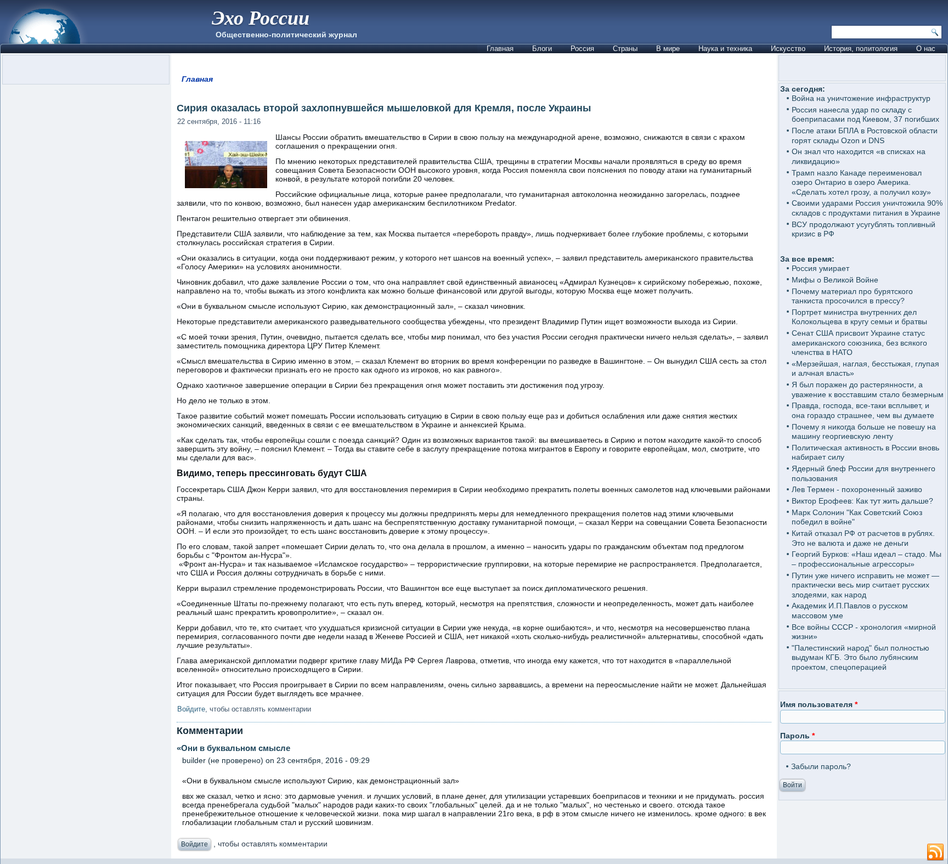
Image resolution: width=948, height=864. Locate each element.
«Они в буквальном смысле (233, 748)
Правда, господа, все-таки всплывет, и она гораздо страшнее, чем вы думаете (863, 410)
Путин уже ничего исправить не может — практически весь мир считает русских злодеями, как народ (865, 585)
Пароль (797, 735)
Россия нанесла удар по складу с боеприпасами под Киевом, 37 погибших (865, 114)
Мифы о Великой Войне (835, 279)
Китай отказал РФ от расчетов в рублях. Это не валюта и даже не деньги (863, 538)
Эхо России (260, 17)
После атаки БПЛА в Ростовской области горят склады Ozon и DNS (865, 135)
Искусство (788, 48)
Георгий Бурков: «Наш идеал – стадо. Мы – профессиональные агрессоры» (866, 559)
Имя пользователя (818, 704)
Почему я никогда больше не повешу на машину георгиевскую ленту (864, 431)
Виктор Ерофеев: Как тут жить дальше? (862, 500)
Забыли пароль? (821, 766)
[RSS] (935, 852)
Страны (625, 48)
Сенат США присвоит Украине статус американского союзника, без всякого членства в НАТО (859, 343)
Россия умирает (820, 268)
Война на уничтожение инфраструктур (861, 98)
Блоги (542, 48)
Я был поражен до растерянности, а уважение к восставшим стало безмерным (868, 389)
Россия (582, 48)
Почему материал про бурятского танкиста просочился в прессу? (852, 296)
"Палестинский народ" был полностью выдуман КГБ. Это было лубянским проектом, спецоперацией (860, 657)
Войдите (191, 709)
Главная (500, 48)
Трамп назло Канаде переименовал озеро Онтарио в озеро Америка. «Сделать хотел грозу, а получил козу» (861, 182)
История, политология (861, 48)
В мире (668, 48)
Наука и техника (725, 48)
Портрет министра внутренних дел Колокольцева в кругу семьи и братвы (859, 317)
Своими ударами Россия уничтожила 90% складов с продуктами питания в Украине (867, 208)
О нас (925, 48)
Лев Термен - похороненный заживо (857, 489)
